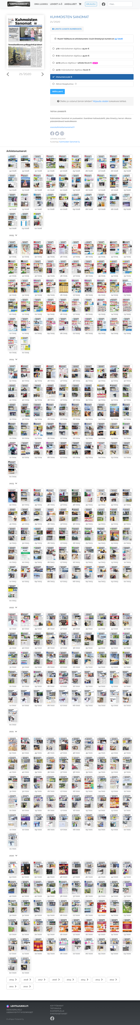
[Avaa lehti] (13, 162)
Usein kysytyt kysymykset (19, 1012)
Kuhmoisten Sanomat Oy (69, 142)
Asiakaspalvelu (14, 1010)
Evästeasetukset (58, 1014)
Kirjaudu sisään (100, 101)
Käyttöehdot (56, 1006)
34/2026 (119, 39)
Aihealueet (70, 4)
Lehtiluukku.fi (19, 1006)
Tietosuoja (55, 1008)
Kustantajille (57, 1011)
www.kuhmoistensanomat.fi (62, 127)
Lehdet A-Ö (56, 4)
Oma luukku (41, 4)
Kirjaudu (91, 4)
